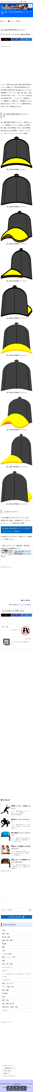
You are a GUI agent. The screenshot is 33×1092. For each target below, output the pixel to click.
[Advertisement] (16, 64)
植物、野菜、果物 (7, 940)
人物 (3, 930)
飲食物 (4, 943)
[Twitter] (6, 39)
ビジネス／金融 (6, 954)
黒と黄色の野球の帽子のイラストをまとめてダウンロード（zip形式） (16, 529)
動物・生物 (5, 933)
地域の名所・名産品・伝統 (10, 1007)
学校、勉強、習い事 (8, 1003)
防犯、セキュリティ (8, 983)
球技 (19, 21)
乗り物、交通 (6, 937)
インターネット (6, 980)
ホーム (3, 1)
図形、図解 (5, 990)
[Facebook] (16, 39)
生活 (3, 950)
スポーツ (12, 21)
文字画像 (4, 993)
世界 (3, 996)
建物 (3, 947)
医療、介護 (5, 1000)
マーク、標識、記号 (8, 986)
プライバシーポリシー (12, 1)
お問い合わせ (23, 1)
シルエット (5, 1010)
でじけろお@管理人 (25, 604)
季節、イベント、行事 (8, 957)
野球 (29, 34)
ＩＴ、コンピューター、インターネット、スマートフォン (16, 975)
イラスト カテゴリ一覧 (16, 917)
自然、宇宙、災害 (7, 964)
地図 (3, 960)
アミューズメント (7, 967)
